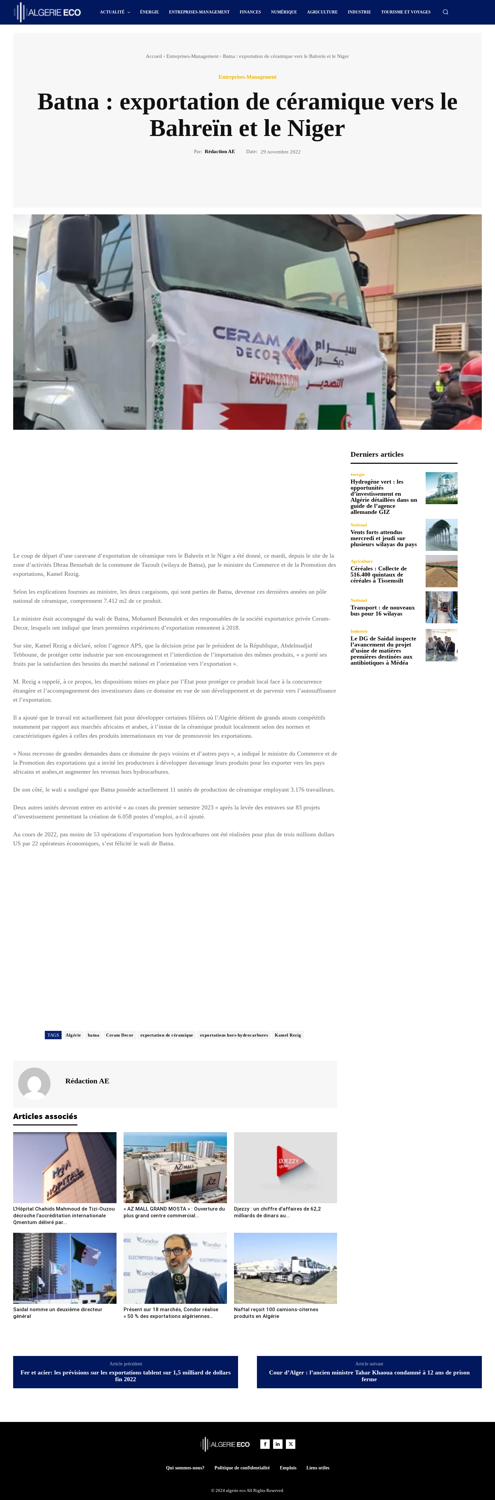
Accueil (154, 56)
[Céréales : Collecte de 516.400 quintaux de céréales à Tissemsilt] (442, 571)
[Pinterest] (255, 178)
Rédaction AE (220, 151)
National (359, 525)
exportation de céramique (166, 1035)
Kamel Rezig (288, 1035)
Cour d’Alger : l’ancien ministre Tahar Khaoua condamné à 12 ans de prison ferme (369, 1376)
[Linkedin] (278, 1444)
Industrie (359, 631)
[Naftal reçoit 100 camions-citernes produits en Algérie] (285, 1268)
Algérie (73, 1035)
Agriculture (362, 561)
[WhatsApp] (270, 178)
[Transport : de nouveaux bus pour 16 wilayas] (442, 607)
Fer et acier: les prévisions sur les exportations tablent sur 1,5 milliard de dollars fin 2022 (126, 1376)
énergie (358, 474)
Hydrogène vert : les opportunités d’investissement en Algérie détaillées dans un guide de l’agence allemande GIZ (384, 496)
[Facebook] (224, 178)
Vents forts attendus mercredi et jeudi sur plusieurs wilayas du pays (384, 538)
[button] (445, 12)
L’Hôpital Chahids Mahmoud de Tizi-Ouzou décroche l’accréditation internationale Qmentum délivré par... (64, 1215)
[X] (239, 178)
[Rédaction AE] (38, 1084)
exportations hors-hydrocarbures (234, 1035)
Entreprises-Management (192, 56)
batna (94, 1035)
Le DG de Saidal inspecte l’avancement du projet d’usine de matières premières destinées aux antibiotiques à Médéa (383, 650)
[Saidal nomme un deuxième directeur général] (65, 1268)
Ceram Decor (120, 1035)
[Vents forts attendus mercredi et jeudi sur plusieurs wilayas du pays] (442, 535)
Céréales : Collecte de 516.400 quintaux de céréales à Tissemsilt (379, 574)
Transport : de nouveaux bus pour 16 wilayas (383, 610)
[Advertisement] (175, 497)
